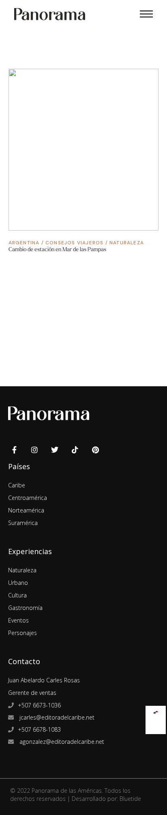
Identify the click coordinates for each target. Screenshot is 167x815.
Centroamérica (27, 498)
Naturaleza (126, 242)
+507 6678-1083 (39, 729)
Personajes (22, 633)
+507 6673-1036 (39, 705)
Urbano (18, 582)
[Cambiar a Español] (155, 710)
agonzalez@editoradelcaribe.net (61, 741)
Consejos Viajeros (74, 242)
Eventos (18, 620)
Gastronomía (25, 608)
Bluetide (130, 798)
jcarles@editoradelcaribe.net (56, 717)
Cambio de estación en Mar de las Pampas (57, 249)
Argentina (24, 242)
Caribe (16, 485)
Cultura (17, 595)
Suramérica (23, 523)
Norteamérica (26, 510)
